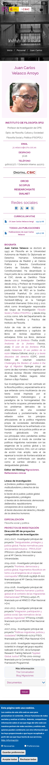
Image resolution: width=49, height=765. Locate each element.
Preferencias (33, 746)
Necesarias (9, 746)
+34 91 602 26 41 (12, 4)
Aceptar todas (9, 759)
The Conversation (25, 672)
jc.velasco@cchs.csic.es (24, 147)
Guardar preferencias (13, 752)
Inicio (10, 50)
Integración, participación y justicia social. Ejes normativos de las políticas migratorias (23, 614)
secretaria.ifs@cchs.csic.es (16, 1)
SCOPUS (24, 185)
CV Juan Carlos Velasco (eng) (21, 222)
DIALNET (24, 193)
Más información (9, 740)
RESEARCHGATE (24, 189)
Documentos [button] (14, 682)
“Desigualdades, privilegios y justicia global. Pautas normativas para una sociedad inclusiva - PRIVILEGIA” (23, 545)
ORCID (24, 181)
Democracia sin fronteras (17, 340)
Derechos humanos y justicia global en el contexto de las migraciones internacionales (24, 593)
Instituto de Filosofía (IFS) (24, 122)
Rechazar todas (28, 759)
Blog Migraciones (25, 675)
